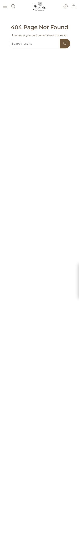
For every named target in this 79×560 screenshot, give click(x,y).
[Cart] (74, 6)
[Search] (65, 43)
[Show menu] (5, 6)
